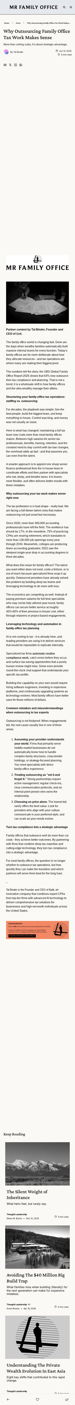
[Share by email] (5, 64)
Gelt (18, 333)
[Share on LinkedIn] (15, 64)
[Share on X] (10, 64)
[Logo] (33, 7)
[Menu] (70, 7)
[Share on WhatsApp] (20, 64)
